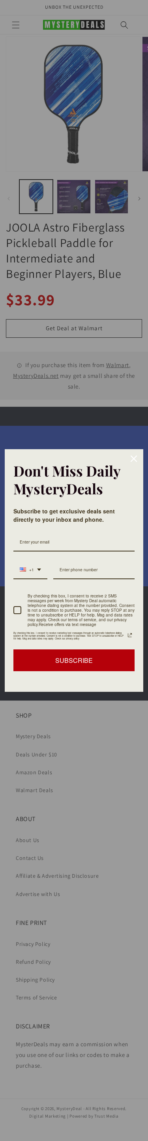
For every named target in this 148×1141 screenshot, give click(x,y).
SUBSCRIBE (74, 660)
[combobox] (30, 570)
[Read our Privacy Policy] (130, 635)
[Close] (133, 458)
